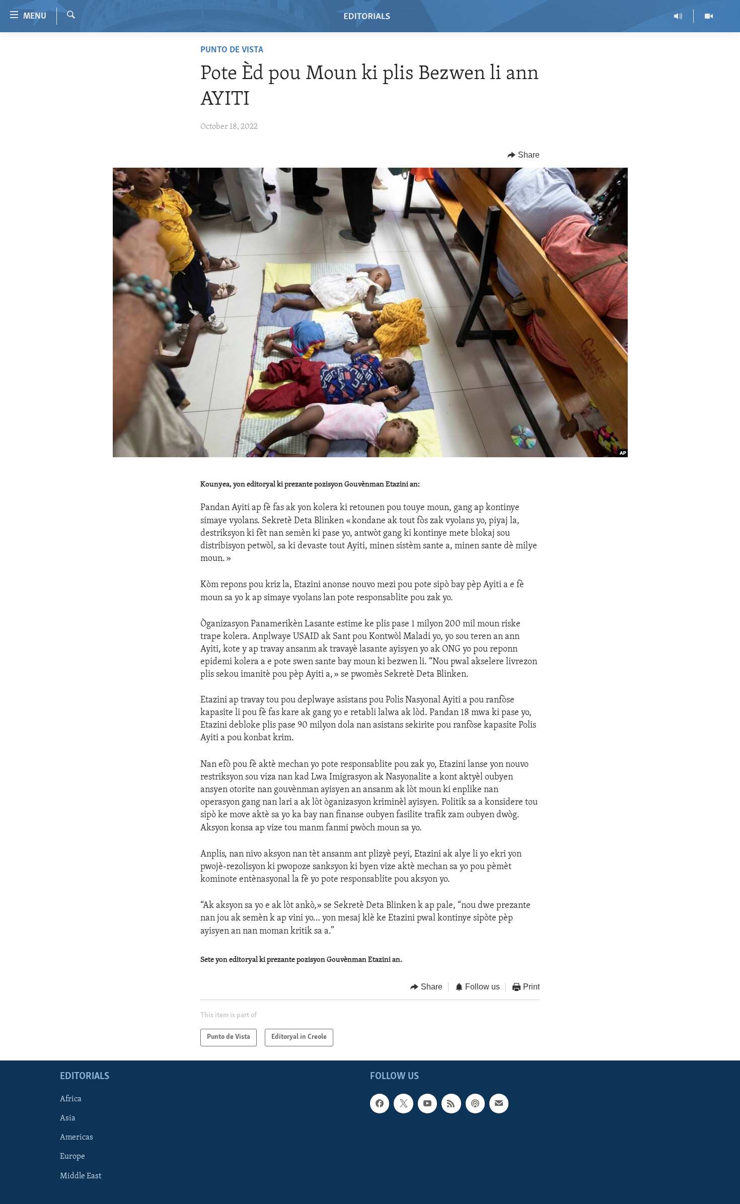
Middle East (80, 1176)
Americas (76, 1138)
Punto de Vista (231, 50)
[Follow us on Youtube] (427, 1103)
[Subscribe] (498, 1103)
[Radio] (678, 16)
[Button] (523, 155)
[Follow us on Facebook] (379, 1103)
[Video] (709, 16)
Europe (72, 1157)
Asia (68, 1118)
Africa (71, 1099)
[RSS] (451, 1103)
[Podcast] (475, 1103)
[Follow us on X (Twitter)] (403, 1103)
